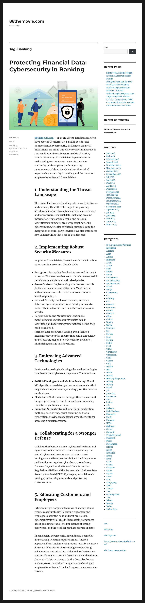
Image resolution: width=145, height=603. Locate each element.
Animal (109, 257)
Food (108, 346)
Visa (108, 497)
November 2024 (113, 201)
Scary (108, 462)
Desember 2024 (113, 198)
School (109, 465)
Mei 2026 (110, 156)
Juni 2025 (110, 180)
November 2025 (113, 168)
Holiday (109, 384)
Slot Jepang (111, 482)
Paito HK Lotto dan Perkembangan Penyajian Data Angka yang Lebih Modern (120, 94)
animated (110, 260)
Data (25, 148)
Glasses (109, 361)
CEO (108, 301)
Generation (111, 355)
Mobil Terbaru (112, 411)
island (109, 387)
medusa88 (108, 529)
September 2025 (113, 174)
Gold (108, 364)
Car (107, 295)
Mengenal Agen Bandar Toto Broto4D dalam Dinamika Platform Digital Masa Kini (119, 85)
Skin (108, 479)
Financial (13, 151)
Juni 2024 (110, 216)
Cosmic (109, 310)
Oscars (109, 429)
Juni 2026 (110, 153)
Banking (13, 145)
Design (109, 322)
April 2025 (111, 186)
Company (110, 307)
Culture (109, 319)
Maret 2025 (111, 189)
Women (109, 503)
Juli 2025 (110, 177)
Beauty (109, 272)
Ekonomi (110, 328)
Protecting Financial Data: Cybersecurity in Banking (48, 66)
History (109, 381)
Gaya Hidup (111, 352)
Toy (108, 491)
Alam (108, 254)
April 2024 (111, 221)
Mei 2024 (110, 218)
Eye (107, 331)
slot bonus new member (115, 550)
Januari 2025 (112, 195)
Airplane (110, 251)
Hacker (109, 367)
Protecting (14, 154)
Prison (109, 441)
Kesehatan (111, 396)
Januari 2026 (112, 162)
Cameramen (111, 292)
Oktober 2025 (112, 171)
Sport (108, 485)
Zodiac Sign (111, 509)
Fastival (109, 340)
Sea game (110, 468)
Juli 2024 (110, 213)
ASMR (109, 266)
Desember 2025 (113, 165)
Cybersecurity (15, 148)
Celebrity (110, 298)
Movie (109, 417)
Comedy (110, 304)
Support (110, 488)
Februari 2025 (112, 192)
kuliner (109, 402)
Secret (109, 471)
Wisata (109, 500)
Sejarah (109, 473)
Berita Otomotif (113, 283)
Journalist (110, 393)
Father (109, 343)
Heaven (109, 375)
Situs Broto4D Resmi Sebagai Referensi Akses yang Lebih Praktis (119, 76)
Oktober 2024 (112, 204)
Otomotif (110, 432)
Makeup (110, 408)
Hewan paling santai (115, 378)
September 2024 (113, 207)
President (110, 438)
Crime (109, 316)
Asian (108, 263)
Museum (110, 420)
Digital (109, 325)
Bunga (109, 289)
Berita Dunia (112, 277)
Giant (108, 358)
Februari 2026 (112, 159)
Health (109, 373)
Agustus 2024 (112, 210)
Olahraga (110, 426)
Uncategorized (113, 494)
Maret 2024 (111, 224)
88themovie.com (26, 21)
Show (108, 476)
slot (105, 524)
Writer (109, 506)
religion (109, 447)
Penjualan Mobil (113, 435)
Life (108, 405)
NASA (108, 423)
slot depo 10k (110, 535)
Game (109, 349)
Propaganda (111, 444)
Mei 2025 (110, 183)
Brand (109, 286)
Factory (109, 334)
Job (107, 390)
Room (109, 456)
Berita (109, 274)
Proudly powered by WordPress (41, 590)
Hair (108, 370)
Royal (108, 459)
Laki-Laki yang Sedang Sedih (119, 99)
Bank (11, 141)
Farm (108, 337)
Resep (109, 450)
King (108, 399)
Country (110, 313)
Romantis (110, 453)
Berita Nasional (113, 280)
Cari (106, 47)
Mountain (110, 414)
